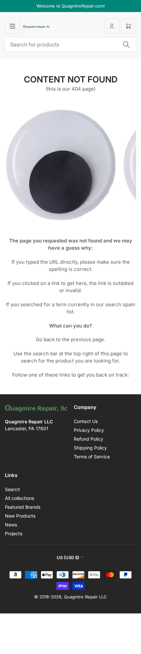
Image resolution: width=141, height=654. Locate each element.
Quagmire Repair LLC (85, 596)
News (11, 524)
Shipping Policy (90, 448)
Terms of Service (92, 456)
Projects (13, 533)
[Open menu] (12, 26)
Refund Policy (88, 439)
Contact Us (86, 421)
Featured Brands (22, 507)
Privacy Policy (89, 430)
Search (12, 489)
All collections (19, 498)
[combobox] (70, 44)
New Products (20, 516)
